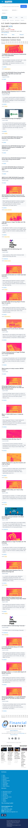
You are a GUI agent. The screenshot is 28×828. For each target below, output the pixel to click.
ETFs (16, 17)
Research (22, 34)
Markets (4, 17)
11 (25, 42)
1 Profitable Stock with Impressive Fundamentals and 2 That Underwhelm (14, 55)
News (8, 20)
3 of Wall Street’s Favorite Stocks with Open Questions (13, 329)
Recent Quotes (4, 10)
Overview (4, 20)
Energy (6, 236)
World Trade (9, 209)
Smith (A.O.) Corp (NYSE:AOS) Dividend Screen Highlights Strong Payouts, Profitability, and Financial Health (13, 147)
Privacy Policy (21, 733)
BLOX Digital (10, 826)
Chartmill (4, 79)
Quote (5, 34)
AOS (10, 26)
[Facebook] (12, 738)
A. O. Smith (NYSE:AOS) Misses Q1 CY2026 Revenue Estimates (12, 647)
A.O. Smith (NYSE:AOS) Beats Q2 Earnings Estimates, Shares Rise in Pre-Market (12, 137)
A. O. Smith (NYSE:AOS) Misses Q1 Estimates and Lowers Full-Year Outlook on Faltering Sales (13, 168)
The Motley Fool (5, 258)
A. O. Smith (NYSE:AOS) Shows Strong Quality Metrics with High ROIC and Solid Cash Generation (13, 74)
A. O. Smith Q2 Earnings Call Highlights (12, 118)
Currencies (12, 20)
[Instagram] (18, 738)
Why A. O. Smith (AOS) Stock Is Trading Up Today (12, 415)
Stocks (10, 17)
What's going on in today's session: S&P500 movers (13, 369)
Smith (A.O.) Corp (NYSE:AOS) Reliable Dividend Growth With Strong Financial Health (14, 158)
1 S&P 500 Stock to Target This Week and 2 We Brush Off (13, 222)
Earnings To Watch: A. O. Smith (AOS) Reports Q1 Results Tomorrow (14, 672)
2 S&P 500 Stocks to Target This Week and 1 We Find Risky (14, 542)
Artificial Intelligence (7, 316)
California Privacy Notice (15, 822)
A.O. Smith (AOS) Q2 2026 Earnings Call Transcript (12, 249)
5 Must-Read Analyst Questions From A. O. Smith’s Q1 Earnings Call (12, 571)
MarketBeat (5, 131)
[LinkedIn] (15, 738)
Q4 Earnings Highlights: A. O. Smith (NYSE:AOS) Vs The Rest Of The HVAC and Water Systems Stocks (14, 698)
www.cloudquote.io (14, 730)
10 (23, 42)
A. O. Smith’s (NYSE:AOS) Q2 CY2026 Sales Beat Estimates (14, 275)
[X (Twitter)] (9, 738)
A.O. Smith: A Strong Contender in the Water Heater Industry (13, 517)
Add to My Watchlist (5, 32)
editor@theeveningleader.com (11, 811)
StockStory (4, 104)
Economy (6, 209)
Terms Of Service (13, 734)
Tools (22, 17)
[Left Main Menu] (2, 2)
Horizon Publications (15, 820)
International (17, 20)
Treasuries (22, 20)
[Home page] (8, 2)
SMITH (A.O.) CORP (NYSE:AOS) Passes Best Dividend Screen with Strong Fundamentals (13, 178)
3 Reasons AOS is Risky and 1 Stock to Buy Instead (12, 490)
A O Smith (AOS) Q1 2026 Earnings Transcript (14, 625)
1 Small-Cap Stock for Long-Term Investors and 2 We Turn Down (13, 463)
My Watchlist (14, 10)
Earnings (6, 106)
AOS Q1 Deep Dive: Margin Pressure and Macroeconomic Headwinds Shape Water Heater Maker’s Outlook (14, 599)
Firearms (6, 477)
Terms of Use (18, 821)
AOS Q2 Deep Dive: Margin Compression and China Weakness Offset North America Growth (13, 195)
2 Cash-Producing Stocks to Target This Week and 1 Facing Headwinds (13, 353)
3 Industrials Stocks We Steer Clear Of (11, 439)
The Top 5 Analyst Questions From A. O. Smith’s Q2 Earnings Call (13, 92)
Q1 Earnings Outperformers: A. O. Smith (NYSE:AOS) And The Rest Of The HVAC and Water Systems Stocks (13, 388)
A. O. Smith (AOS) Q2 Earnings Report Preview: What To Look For (13, 302)
